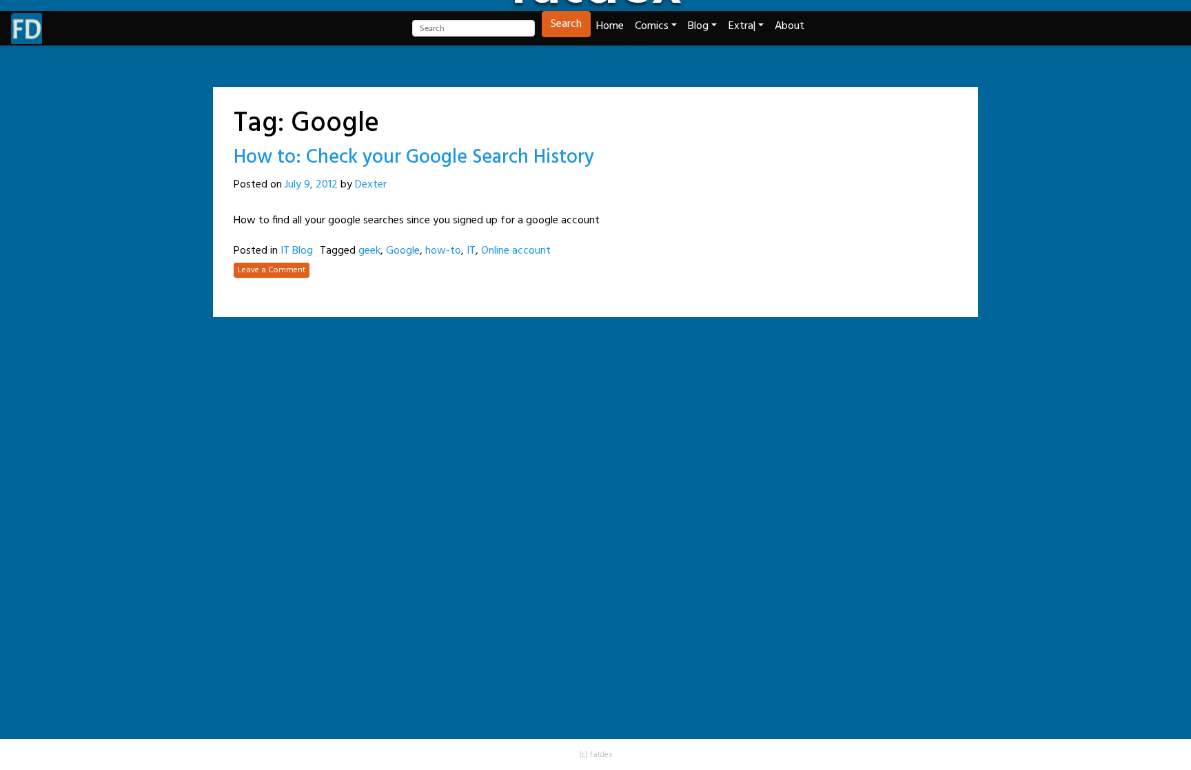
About (789, 26)
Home (610, 26)
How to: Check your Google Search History (414, 157)
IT (471, 251)
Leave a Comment (271, 270)
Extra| (742, 26)
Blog (698, 26)
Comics (652, 26)
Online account (516, 251)
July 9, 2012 (311, 185)
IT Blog (297, 251)
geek (369, 251)
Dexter (371, 185)
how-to (443, 251)
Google (403, 251)
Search (566, 24)
